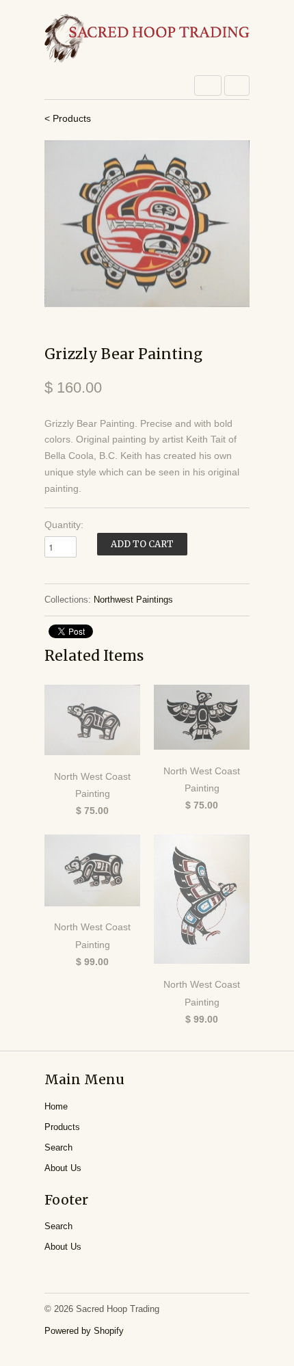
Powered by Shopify (84, 1331)
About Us (62, 1168)
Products (62, 1127)
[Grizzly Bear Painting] (147, 223)
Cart (237, 85)
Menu (208, 85)
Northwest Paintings (133, 599)
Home (56, 1106)
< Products (67, 118)
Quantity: (63, 524)
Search (58, 1147)
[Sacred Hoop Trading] (147, 39)
